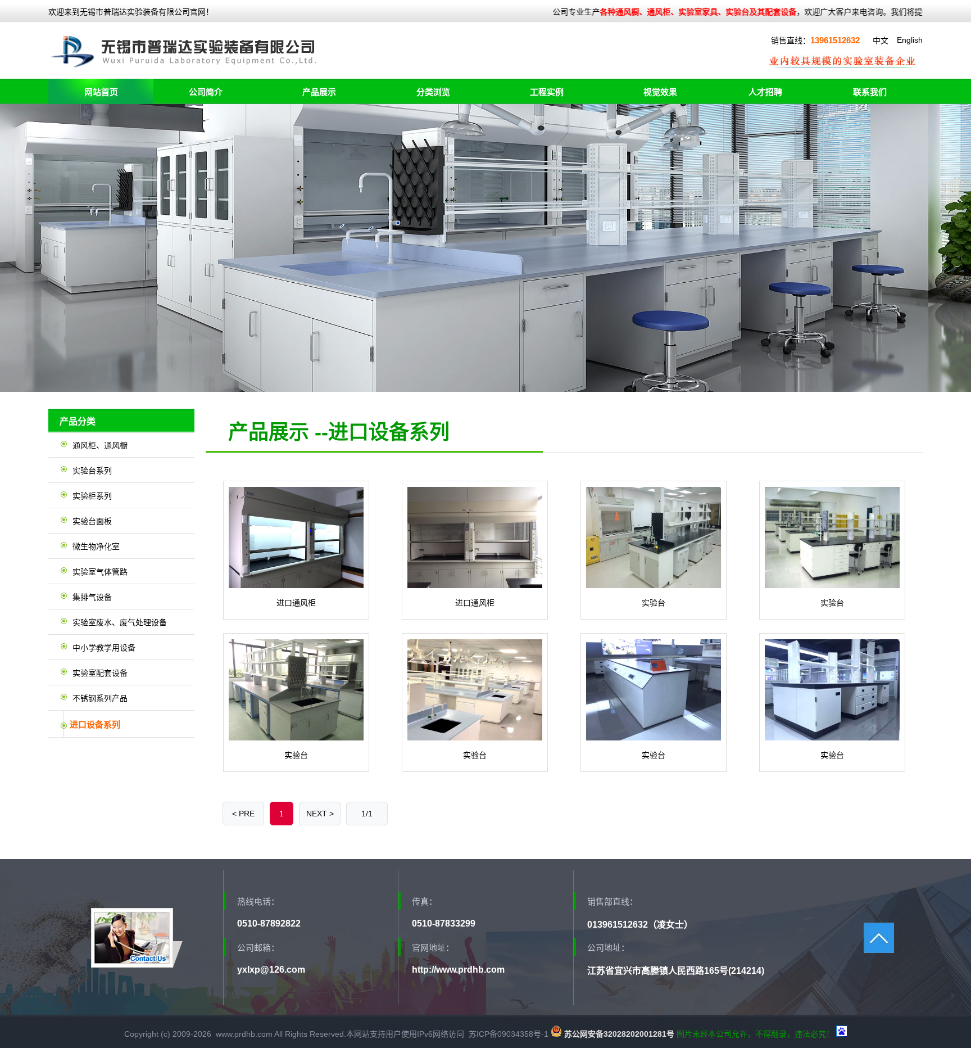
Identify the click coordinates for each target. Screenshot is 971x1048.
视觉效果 (660, 92)
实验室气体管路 (100, 571)
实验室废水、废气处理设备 (119, 622)
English (910, 39)
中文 (880, 40)
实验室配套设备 (100, 672)
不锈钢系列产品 (100, 698)
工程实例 (547, 92)
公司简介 (206, 92)
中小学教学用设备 (103, 647)
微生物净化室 (96, 546)
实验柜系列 (92, 495)
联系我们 (870, 92)
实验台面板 (92, 521)
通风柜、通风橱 (100, 445)
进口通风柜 (296, 602)
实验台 (653, 602)
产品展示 (319, 92)
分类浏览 (433, 92)
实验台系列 (92, 470)
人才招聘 (765, 92)
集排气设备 (92, 597)
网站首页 (101, 92)
